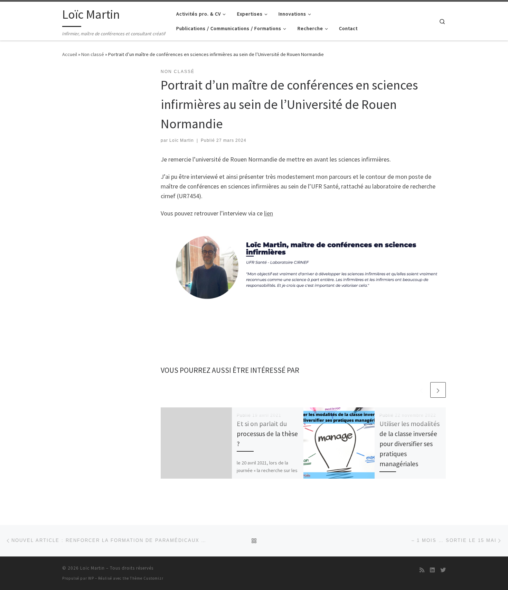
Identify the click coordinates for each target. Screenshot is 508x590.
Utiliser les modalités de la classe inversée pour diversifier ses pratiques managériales (409, 444)
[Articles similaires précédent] (421, 390)
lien (268, 213)
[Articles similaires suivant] (438, 390)
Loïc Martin (181, 140)
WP (91, 578)
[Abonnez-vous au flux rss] (422, 570)
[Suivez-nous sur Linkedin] (432, 570)
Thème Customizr (146, 578)
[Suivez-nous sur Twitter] (443, 570)
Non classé (92, 54)
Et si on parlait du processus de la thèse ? (267, 434)
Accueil (69, 54)
